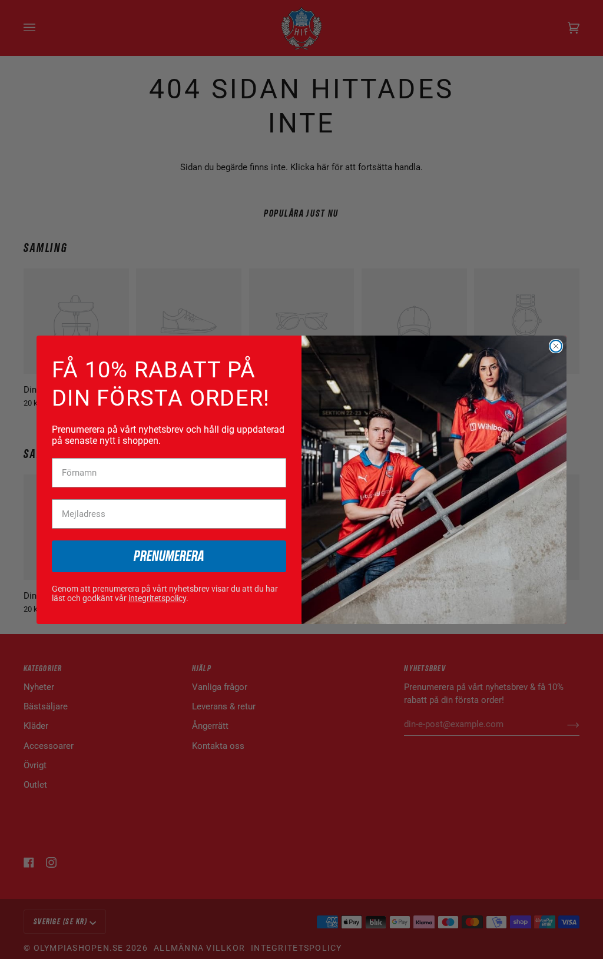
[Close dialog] (556, 346)
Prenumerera (169, 556)
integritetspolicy (157, 598)
